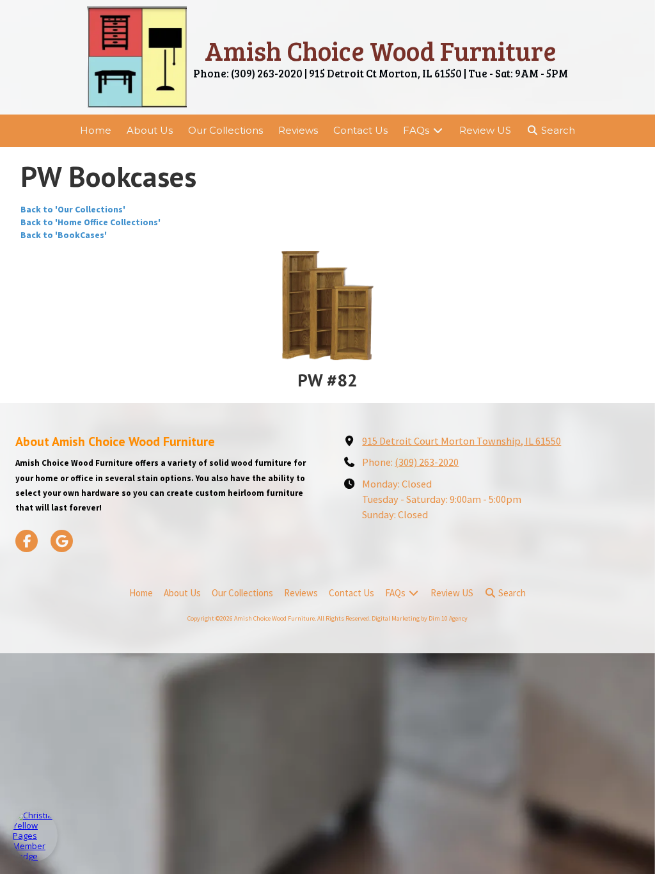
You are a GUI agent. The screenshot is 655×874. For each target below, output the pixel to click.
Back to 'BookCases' (63, 235)
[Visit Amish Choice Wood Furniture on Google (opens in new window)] (62, 541)
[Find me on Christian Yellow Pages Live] (35, 835)
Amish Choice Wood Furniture (380, 50)
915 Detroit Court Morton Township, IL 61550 (461, 440)
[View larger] (327, 305)
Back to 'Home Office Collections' (90, 222)
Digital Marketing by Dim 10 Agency (420, 618)
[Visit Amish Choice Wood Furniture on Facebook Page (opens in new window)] (26, 541)
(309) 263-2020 (427, 462)
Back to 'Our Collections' (72, 209)
